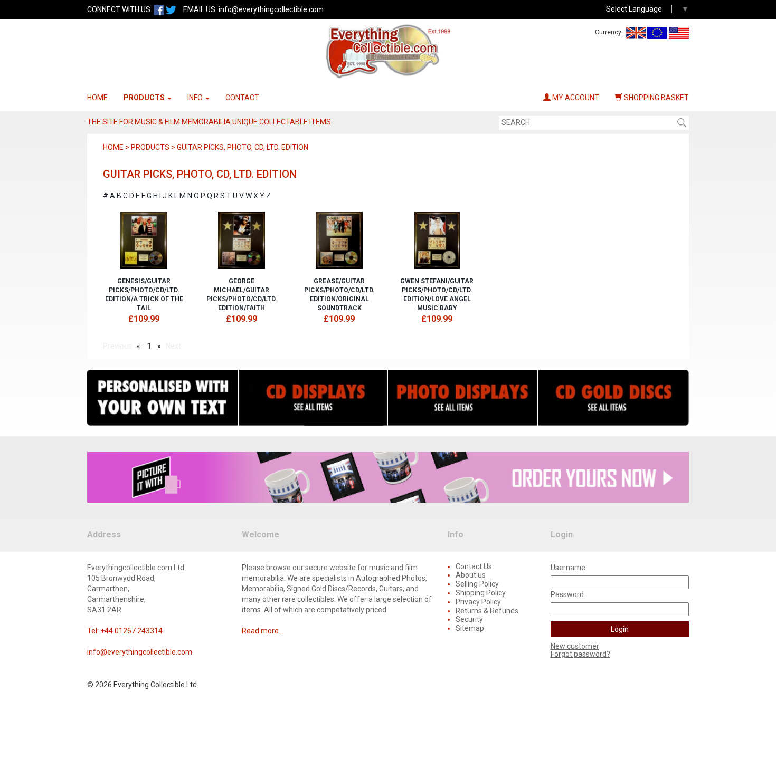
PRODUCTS (145, 97)
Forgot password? (580, 654)
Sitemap (470, 628)
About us (471, 575)
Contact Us (474, 566)
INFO (195, 97)
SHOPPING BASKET (655, 97)
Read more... (262, 631)
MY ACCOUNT (575, 97)
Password (567, 594)
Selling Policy (477, 584)
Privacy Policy (478, 602)
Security (469, 619)
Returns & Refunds (487, 611)
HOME (97, 97)
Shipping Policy (481, 593)
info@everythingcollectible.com (271, 9)
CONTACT (242, 97)
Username (568, 567)
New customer (575, 646)
